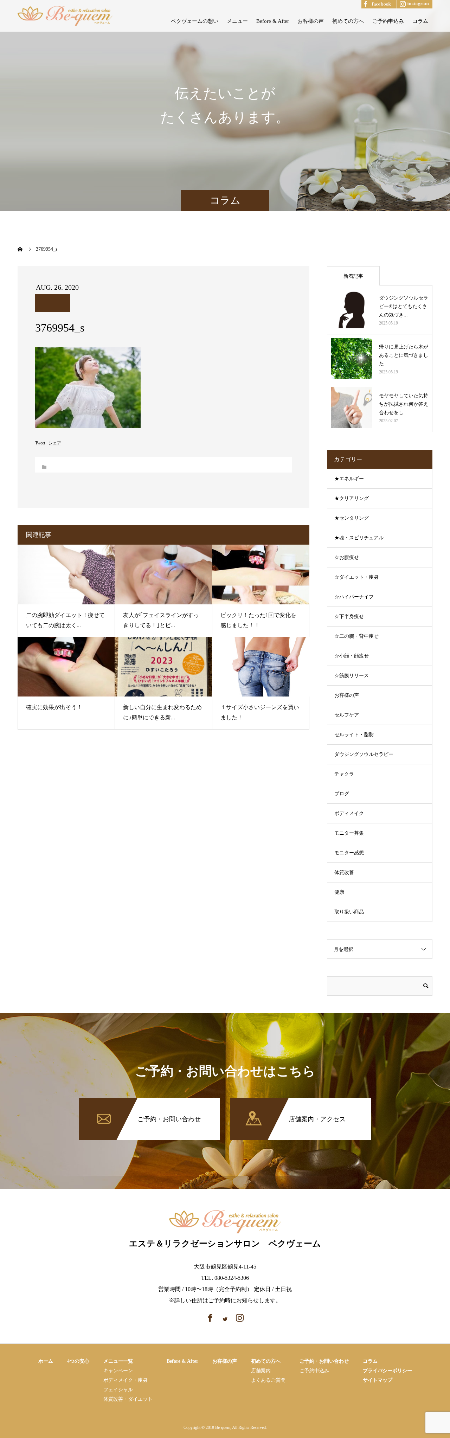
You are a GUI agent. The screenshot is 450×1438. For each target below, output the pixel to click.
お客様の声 (310, 21)
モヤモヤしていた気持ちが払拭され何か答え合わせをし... (403, 404)
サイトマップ (377, 1380)
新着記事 (353, 276)
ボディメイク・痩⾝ (125, 1380)
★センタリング (351, 518)
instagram (408, 3)
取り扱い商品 (349, 911)
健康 (339, 892)
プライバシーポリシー (387, 1370)
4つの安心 (78, 1361)
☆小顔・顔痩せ (351, 656)
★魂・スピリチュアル (359, 537)
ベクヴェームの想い (194, 21)
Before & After (272, 21)
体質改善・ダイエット (128, 1399)
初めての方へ (348, 21)
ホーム (45, 1361)
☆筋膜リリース (351, 675)
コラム (420, 21)
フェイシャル (118, 1389)
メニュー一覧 (118, 1361)
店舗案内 (261, 1370)
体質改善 (344, 872)
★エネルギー (349, 478)
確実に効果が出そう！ (54, 707)
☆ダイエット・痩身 (356, 577)
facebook (371, 3)
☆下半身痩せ (349, 616)
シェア (55, 443)
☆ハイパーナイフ (354, 596)
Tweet (40, 443)
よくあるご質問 (268, 1380)
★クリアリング (351, 498)
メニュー (237, 21)
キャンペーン (118, 1370)
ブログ (341, 793)
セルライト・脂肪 (354, 734)
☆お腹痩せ (346, 557)
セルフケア (346, 715)
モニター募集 (349, 833)
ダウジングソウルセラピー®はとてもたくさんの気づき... (403, 306)
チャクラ (344, 774)
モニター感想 (349, 852)
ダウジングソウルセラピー (363, 754)
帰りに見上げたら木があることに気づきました (403, 355)
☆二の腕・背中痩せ (356, 636)
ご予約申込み (388, 21)
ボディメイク (349, 813)
